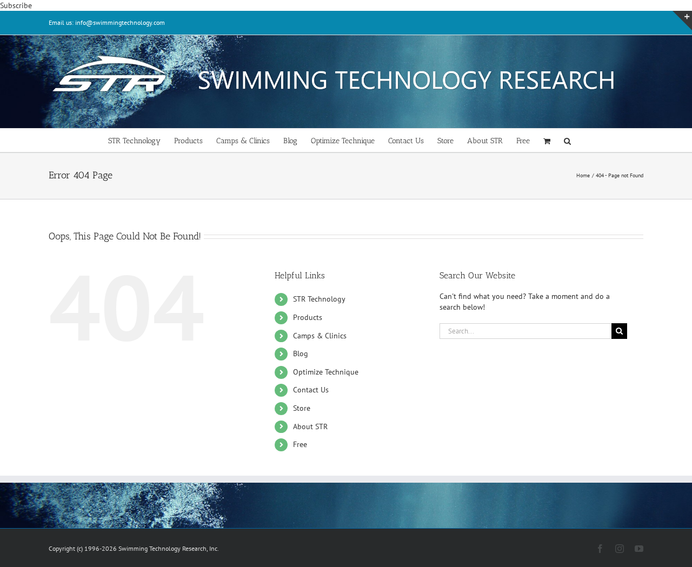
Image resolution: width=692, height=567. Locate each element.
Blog (300, 353)
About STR (310, 426)
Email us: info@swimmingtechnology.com (107, 22)
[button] (567, 140)
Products (307, 317)
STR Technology (319, 299)
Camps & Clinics (320, 336)
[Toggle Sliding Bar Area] (682, 20)
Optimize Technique (325, 372)
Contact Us (311, 390)
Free (300, 444)
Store (301, 408)
